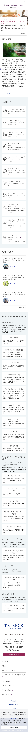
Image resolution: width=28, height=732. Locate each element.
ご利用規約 (13, 701)
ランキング (5, 661)
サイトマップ (14, 708)
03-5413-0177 (17, 647)
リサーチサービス (7, 670)
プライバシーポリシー (12, 718)
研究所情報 (5, 681)
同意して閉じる (14, 727)
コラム (4, 666)
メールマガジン (7, 690)
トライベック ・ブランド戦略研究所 (13, 675)
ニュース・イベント (8, 685)
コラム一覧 (21, 307)
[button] (0, 69)
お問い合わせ (6, 694)
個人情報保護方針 (13, 704)
